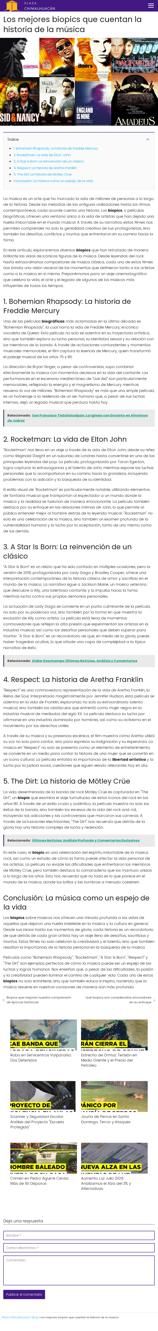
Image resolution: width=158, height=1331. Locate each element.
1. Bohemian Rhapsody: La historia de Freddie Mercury (56, 148)
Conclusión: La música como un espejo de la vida (53, 181)
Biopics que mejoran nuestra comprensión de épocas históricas (39, 999)
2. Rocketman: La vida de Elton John (42, 155)
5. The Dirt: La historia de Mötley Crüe (43, 174)
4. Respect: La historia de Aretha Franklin (45, 168)
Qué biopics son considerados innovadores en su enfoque (118, 999)
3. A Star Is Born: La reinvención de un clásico (49, 161)
